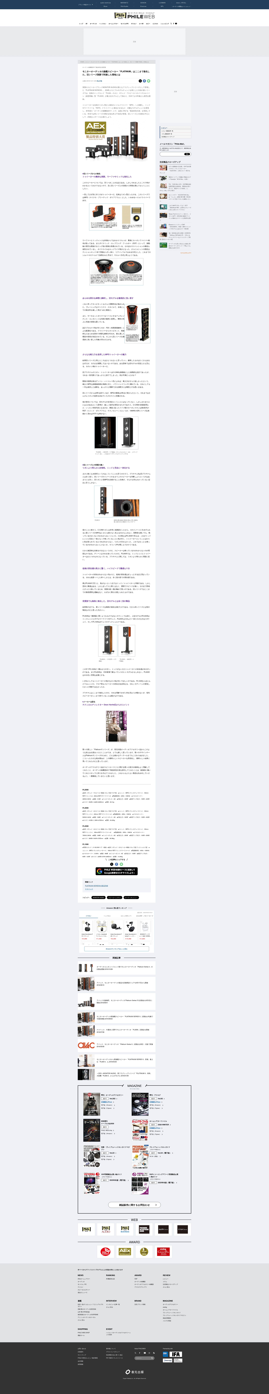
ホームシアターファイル (170, 1310)
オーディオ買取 (181, 6)
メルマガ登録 (167, 1321)
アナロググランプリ (140, 1287)
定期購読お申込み (106, 1102)
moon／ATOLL (181, 3)
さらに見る (166, 1287)
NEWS (80, 1275)
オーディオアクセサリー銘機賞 (144, 1284)
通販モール (81, 1335)
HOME (82, 62)
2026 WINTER (163, 1124)
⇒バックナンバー (185, 253)
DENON (143, 3)
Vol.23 (112, 1153)
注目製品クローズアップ (168, 136)
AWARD (138, 1275)
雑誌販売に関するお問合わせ (134, 1205)
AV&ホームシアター (84, 1279)
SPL (162, 6)
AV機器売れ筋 (110, 1279)
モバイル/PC (125, 23)
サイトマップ (82, 1355)
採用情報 (80, 1364)
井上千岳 (99, 81)
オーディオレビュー (131, 898)
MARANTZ (124, 3)
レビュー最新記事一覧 (167, 131)
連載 (80, 1300)
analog (165, 1307)
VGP (135, 1279)
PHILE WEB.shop (106, 1130)
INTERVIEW (111, 1300)
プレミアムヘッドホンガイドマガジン (174, 1315)
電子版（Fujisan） (106, 1108)
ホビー (148, 23)
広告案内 (80, 1352)
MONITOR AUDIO (98, 898)
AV (86, 23)
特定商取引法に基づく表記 (114, 1355)
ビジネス (155, 23)
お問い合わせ (82, 1349)
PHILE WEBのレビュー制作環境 (88, 1358)
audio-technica (105, 3)
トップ (81, 23)
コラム (165, 1282)
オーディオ (93, 23)
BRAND (137, 1300)
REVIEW (166, 1275)
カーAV (141, 23)
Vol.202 (112, 1098)
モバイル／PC (82, 1284)
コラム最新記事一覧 (167, 134)
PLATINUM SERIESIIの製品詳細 (96, 886)
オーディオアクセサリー (170, 1304)
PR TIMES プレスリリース (114, 1358)
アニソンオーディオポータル (87, 1317)
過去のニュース (82, 1292)
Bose (106, 6)
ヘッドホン (102, 23)
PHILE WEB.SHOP (84, 1333)
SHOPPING (83, 1329)
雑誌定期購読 (167, 1318)
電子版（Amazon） (107, 1105)
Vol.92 (160, 1098)
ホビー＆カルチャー (84, 1290)
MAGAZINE (134, 1086)
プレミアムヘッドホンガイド (172, 1313)
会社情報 (80, 1361)
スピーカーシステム (114, 898)
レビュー (87, 62)
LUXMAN (162, 3)
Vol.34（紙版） (154, 1156)
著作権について (111, 1349)
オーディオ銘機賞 (139, 1282)
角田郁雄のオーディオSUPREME (88, 1314)
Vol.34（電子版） (164, 1153)
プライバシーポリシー (113, 1352)
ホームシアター (113, 23)
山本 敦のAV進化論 (84, 1312)
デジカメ (133, 23)
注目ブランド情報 (139, 1304)
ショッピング (165, 23)
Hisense (143, 6)
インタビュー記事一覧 (113, 1304)
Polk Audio (124, 6)
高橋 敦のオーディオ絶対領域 (87, 1309)
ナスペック (89, 889)
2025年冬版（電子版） (118, 1180)
